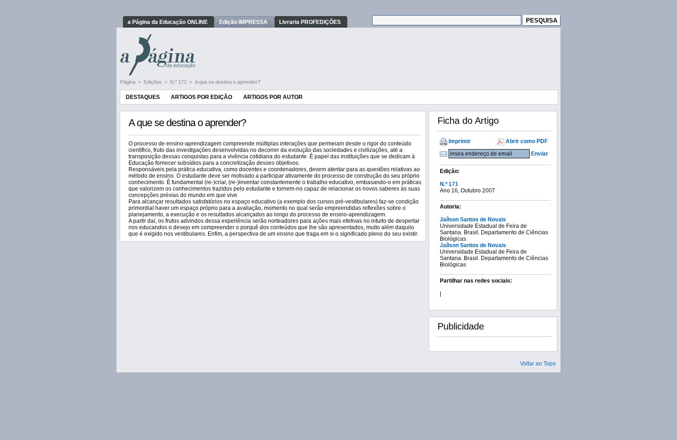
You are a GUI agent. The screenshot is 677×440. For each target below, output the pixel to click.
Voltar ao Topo (538, 363)
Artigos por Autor (273, 97)
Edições (153, 82)
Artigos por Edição (201, 97)
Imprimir (460, 141)
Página (128, 82)
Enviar (539, 154)
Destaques (143, 97)
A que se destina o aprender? (227, 82)
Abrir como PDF (527, 141)
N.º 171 (179, 82)
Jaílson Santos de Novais (473, 219)
